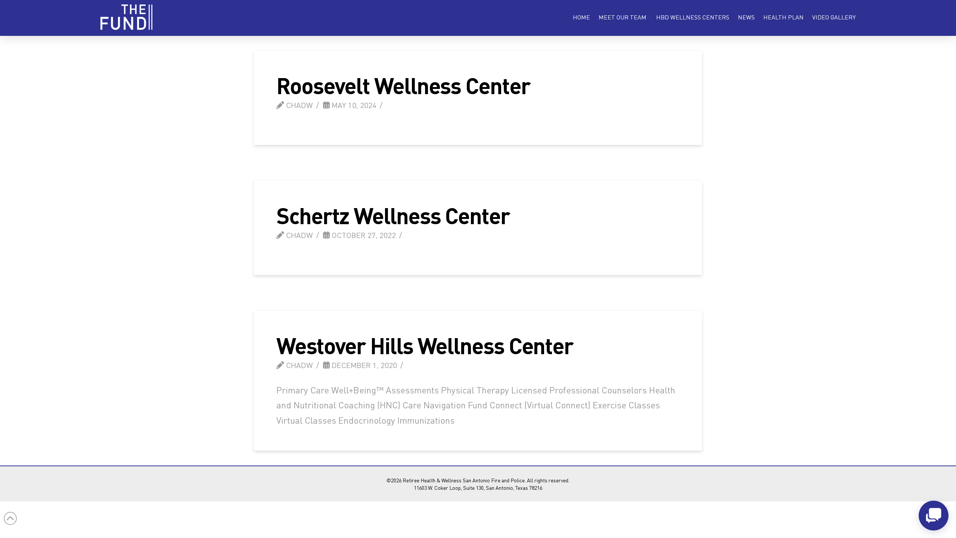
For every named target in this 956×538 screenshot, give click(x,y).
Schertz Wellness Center (393, 215)
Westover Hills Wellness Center (424, 345)
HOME (581, 17)
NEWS (746, 17)
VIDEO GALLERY (834, 17)
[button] (623, 17)
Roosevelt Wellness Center (403, 85)
